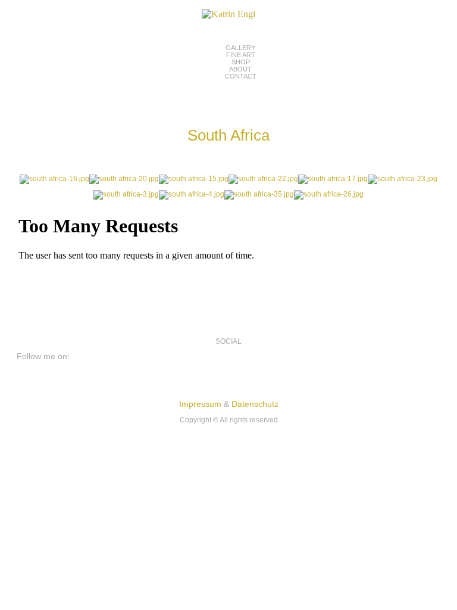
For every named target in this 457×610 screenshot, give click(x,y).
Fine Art (240, 54)
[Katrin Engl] (228, 14)
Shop (240, 62)
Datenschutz (254, 404)
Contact (240, 76)
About (240, 69)
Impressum (200, 404)
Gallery (240, 47)
